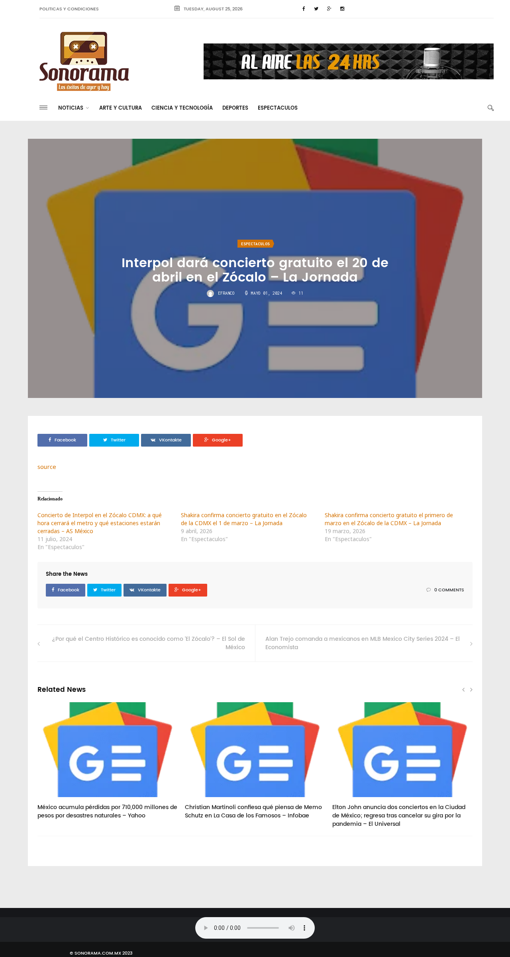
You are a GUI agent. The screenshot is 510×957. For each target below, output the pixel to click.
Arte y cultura (120, 108)
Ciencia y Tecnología (182, 108)
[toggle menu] (43, 107)
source (46, 467)
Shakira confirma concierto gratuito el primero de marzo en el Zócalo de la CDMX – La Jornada (389, 519)
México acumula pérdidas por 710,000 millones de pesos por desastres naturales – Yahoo (107, 811)
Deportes (235, 108)
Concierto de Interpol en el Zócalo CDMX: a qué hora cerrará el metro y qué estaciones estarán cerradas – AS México (99, 523)
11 (53, 800)
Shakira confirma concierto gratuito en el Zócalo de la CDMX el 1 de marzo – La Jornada (244, 519)
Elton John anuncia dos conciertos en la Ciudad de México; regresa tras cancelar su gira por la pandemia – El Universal (398, 816)
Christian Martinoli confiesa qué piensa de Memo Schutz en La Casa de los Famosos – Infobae (253, 811)
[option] (107, 764)
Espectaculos (278, 108)
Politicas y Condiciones (69, 9)
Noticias (70, 108)
